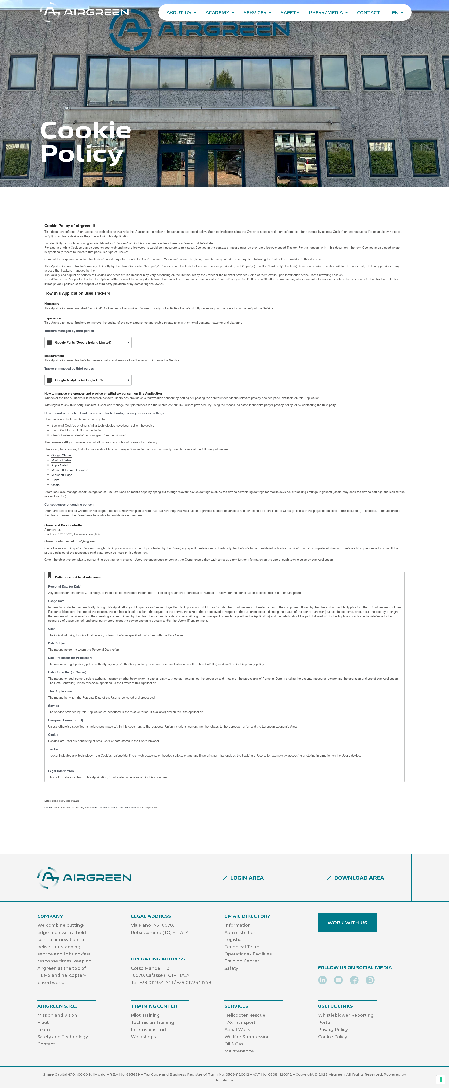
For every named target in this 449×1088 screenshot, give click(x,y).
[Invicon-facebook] (354, 980)
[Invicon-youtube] (338, 980)
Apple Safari (59, 465)
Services (255, 12)
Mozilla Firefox (61, 460)
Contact (368, 12)
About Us (179, 12)
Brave (55, 480)
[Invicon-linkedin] (322, 980)
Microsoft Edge (61, 475)
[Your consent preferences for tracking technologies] (440, 1079)
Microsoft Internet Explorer (69, 470)
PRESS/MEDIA (326, 12)
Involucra (224, 1080)
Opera (55, 484)
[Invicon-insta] (370, 980)
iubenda (48, 807)
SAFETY (290, 12)
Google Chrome (61, 455)
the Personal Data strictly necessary (115, 807)
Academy (217, 12)
